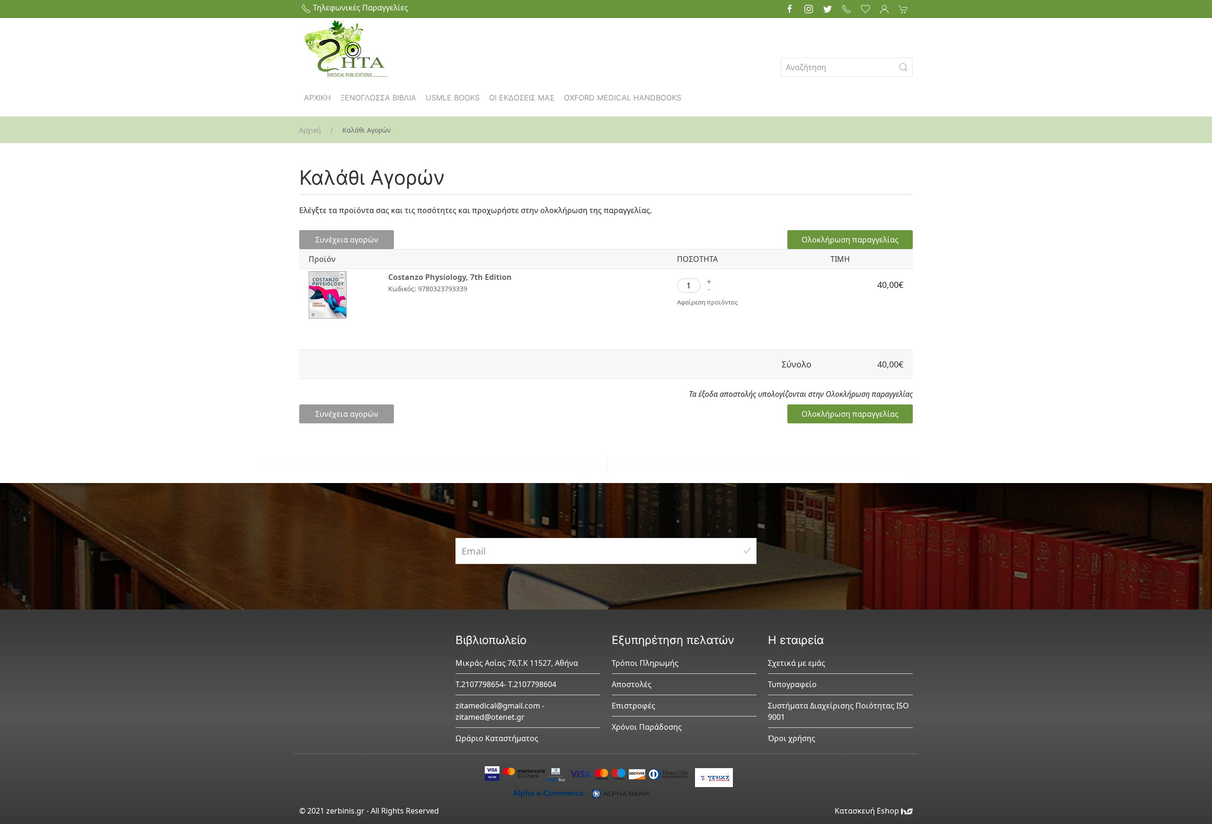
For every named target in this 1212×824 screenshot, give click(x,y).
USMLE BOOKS (453, 97)
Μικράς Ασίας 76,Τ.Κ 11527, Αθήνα (516, 663)
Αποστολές (631, 684)
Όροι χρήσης (791, 738)
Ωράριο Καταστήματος (496, 738)
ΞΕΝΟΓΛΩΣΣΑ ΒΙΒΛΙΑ (378, 97)
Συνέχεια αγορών (346, 239)
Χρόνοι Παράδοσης (647, 727)
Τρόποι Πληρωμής (645, 663)
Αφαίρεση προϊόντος (707, 302)
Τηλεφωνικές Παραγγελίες (359, 7)
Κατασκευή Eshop (868, 811)
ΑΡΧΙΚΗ (317, 97)
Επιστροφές (633, 705)
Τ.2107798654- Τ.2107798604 (505, 684)
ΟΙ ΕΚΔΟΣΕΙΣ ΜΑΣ (521, 97)
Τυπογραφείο (792, 684)
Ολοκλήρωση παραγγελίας (850, 239)
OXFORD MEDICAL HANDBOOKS (622, 97)
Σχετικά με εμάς (796, 663)
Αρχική (310, 129)
